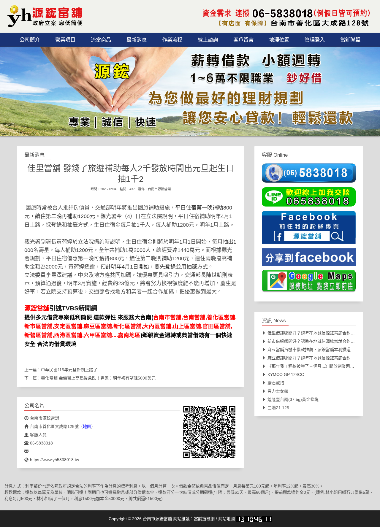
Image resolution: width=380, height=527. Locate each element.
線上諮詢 (208, 40)
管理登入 (315, 40)
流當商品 (101, 40)
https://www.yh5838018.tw (54, 459)
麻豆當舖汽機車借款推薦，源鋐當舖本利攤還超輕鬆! (315, 349)
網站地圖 (226, 518)
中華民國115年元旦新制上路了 (69, 369)
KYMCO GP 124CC (285, 374)
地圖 (87, 426)
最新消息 (136, 40)
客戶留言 (243, 40)
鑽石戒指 (275, 382)
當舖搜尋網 (204, 518)
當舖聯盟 (350, 40)
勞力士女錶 (277, 391)
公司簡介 (30, 40)
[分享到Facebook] (309, 259)
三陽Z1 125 (278, 407)
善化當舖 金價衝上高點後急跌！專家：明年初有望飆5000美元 (98, 378)
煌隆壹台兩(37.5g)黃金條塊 (293, 399)
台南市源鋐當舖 (159, 189)
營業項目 (65, 40)
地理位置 (279, 40)
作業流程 (172, 40)
